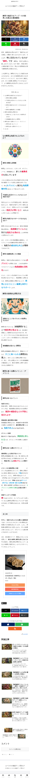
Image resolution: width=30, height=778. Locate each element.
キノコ (4, 603)
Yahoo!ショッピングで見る (15, 593)
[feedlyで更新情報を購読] (22, 624)
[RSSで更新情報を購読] (15, 628)
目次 (12, 92)
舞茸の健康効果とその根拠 (13, 109)
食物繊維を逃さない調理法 (13, 119)
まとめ (6, 129)
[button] (24, 44)
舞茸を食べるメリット (12, 124)
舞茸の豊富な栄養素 (11, 98)
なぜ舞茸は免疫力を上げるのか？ (13, 95)
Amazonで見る (15, 585)
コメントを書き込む (15, 749)
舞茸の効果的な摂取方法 (11, 112)
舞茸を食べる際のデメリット (13, 126)
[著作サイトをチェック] (8, 624)
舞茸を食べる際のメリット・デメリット (15, 121)
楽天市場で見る (15, 589)
